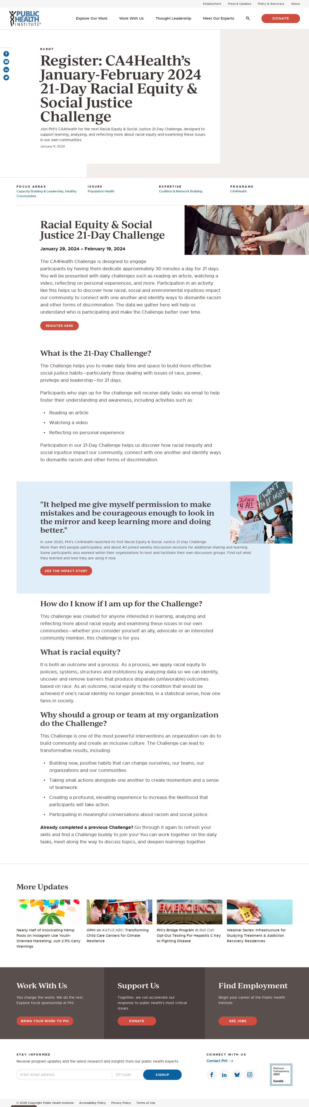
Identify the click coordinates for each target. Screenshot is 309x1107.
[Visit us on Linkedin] (224, 1075)
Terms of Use (145, 1103)
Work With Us (131, 18)
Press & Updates (239, 4)
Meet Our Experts (218, 18)
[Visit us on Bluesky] (237, 1075)
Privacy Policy (121, 1103)
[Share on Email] (6, 62)
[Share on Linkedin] (6, 69)
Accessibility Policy (92, 1103)
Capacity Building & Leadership (40, 191)
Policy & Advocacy (271, 4)
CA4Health (238, 191)
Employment (212, 4)
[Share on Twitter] (6, 77)
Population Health (101, 191)
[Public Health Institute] (25, 18)
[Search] (248, 18)
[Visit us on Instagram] (250, 1075)
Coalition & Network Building (180, 191)
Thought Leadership (173, 18)
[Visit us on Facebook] (212, 1075)
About (295, 4)
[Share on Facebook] (6, 54)
